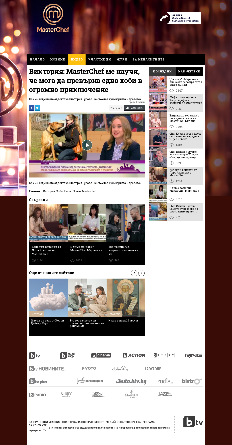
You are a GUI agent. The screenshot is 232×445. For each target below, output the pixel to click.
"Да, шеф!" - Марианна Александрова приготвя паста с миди (185, 82)
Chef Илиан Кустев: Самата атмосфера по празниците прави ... (183, 208)
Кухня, (68, 191)
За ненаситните (149, 59)
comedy (75, 353)
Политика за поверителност (83, 422)
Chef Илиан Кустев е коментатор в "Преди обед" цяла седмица (183, 154)
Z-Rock (108, 394)
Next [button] (141, 273)
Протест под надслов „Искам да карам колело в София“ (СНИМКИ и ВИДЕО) (48, 324)
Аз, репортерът (90, 380)
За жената (154, 369)
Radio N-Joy (76, 394)
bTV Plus (45, 381)
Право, (77, 191)
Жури (122, 59)
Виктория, (49, 191)
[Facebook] (31, 107)
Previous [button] (134, 273)
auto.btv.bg (131, 382)
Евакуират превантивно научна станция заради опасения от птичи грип (86, 323)
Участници (99, 59)
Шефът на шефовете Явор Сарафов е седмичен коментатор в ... (185, 101)
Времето (120, 368)
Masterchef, (89, 191)
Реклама (148, 422)
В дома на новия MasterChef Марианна (184, 189)
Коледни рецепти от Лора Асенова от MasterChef (183, 172)
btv (44, 353)
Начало (37, 59)
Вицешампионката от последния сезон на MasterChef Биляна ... (184, 118)
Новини (58, 59)
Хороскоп (168, 381)
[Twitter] (37, 107)
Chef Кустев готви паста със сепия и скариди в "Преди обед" (185, 136)
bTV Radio (45, 395)
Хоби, (59, 191)
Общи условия (50, 422)
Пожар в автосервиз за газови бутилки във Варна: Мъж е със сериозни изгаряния (123, 324)
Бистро (192, 381)
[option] (48, 307)
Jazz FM (165, 394)
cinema (107, 353)
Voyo (89, 368)
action (138, 353)
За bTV (33, 422)
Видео (77, 59)
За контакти (38, 425)
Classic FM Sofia (141, 394)
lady (169, 353)
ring (194, 353)
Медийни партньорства (123, 422)
